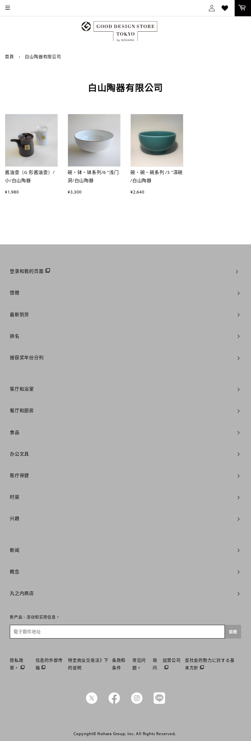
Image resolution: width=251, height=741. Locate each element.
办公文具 (19, 454)
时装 (15, 497)
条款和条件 (119, 663)
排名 (15, 336)
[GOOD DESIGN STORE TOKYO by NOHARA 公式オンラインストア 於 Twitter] (91, 702)
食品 (15, 432)
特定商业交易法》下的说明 (88, 663)
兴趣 (15, 518)
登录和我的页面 (27, 271)
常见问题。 (139, 663)
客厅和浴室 (22, 389)
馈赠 (15, 293)
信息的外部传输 (49, 663)
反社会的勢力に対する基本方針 (210, 663)
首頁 (9, 56)
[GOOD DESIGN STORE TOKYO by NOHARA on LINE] (159, 702)
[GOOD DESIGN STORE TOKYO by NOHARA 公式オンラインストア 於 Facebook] (114, 702)
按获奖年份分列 (27, 358)
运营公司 (172, 660)
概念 (15, 572)
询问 (155, 663)
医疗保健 (19, 475)
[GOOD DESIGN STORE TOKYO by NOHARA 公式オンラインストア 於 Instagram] (136, 702)
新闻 (15, 550)
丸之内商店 (22, 593)
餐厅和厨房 (22, 410)
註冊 (233, 631)
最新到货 (19, 314)
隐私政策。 (16, 663)
